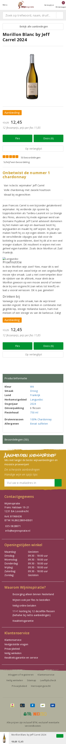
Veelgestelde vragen (16, 644)
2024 (33, 403)
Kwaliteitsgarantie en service (21, 657)
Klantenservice (13, 640)
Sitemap (31, 680)
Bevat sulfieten (39, 423)
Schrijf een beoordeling (17, 162)
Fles (17, 138)
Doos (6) (48, 138)
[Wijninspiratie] (26, 5)
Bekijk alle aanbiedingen (33, 26)
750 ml (34, 412)
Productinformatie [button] (15, 378)
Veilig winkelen (12, 653)
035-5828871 (13, 526)
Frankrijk (35, 395)
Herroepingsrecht (41, 686)
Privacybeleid (12, 648)
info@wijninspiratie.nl (17, 530)
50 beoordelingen (30, 157)
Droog (34, 391)
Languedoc (36, 399)
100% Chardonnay (41, 419)
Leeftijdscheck (48, 680)
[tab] (33, 378)
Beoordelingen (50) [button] (16, 439)
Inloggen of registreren (21, 674)
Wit (32, 386)
